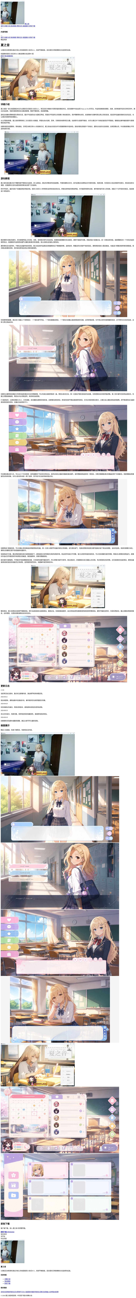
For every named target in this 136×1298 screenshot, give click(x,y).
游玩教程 (7, 1281)
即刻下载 (7, 1283)
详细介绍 (7, 1279)
